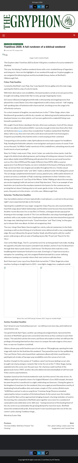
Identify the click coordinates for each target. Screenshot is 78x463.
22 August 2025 (18, 50)
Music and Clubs (18, 44)
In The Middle (8, 44)
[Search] (74, 35)
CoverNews (45, 460)
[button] (4, 35)
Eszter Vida (9, 50)
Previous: (19, 425)
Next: (61, 425)
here (20, 131)
